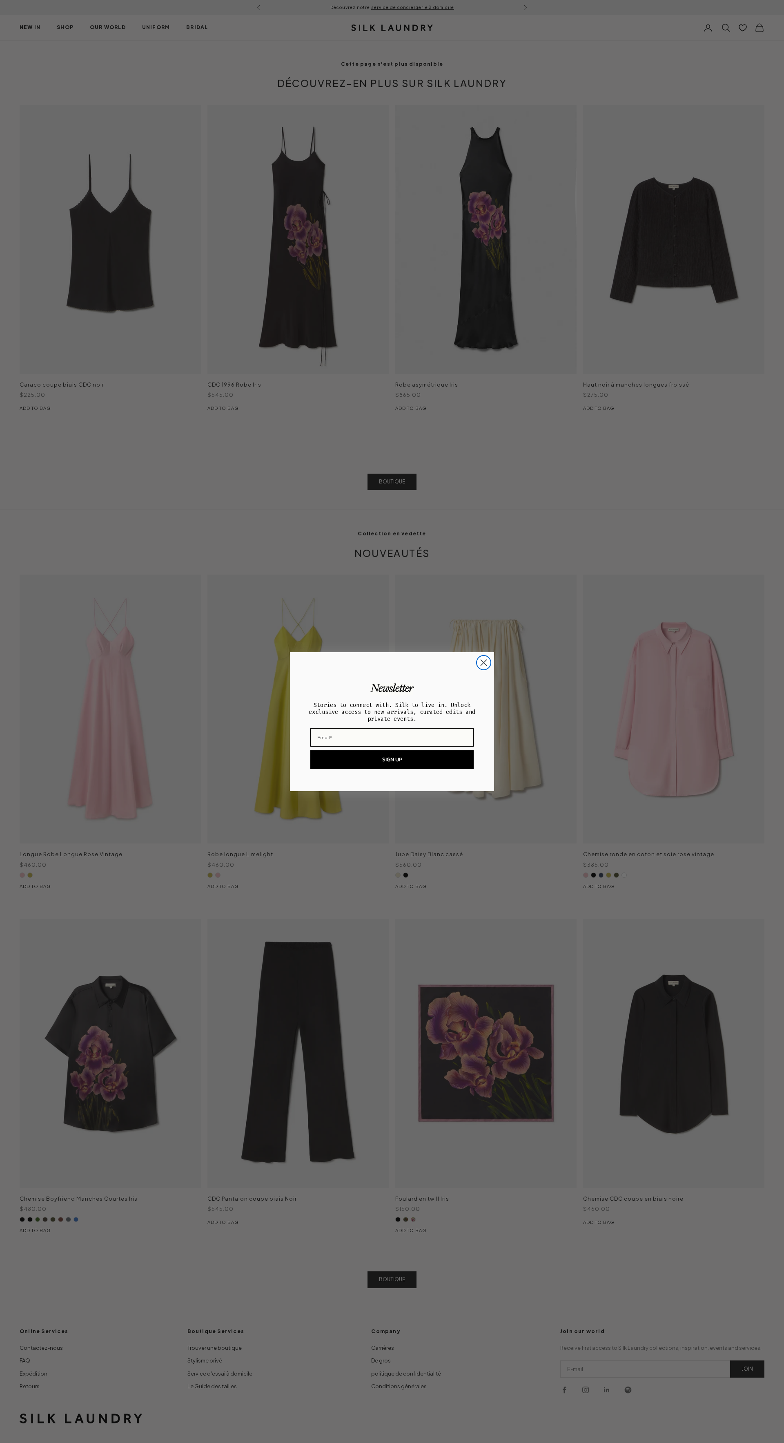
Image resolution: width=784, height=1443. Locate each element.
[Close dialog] (484, 663)
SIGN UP (392, 759)
